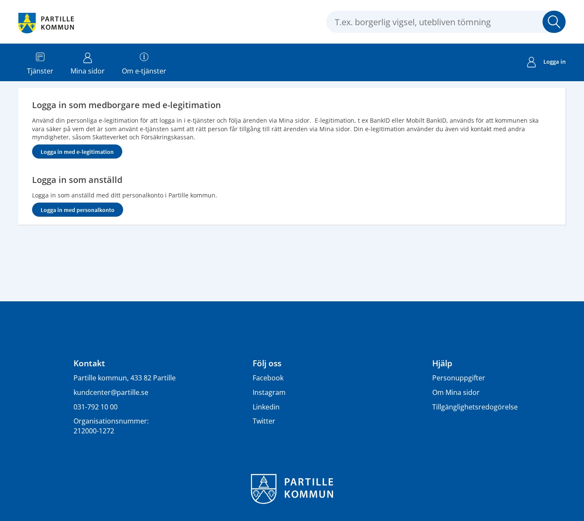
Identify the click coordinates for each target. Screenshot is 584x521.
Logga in (554, 61)
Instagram (269, 392)
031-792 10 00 (96, 407)
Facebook (268, 378)
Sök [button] (554, 22)
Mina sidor (88, 71)
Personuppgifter (458, 378)
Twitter (264, 421)
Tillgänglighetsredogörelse (475, 407)
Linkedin (266, 407)
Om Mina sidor (456, 392)
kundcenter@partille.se (111, 392)
